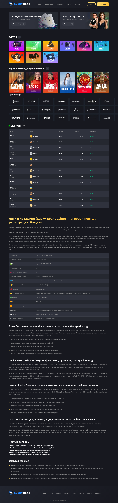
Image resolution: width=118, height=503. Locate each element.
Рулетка (51, 493)
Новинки (69, 4)
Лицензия (89, 493)
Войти (91, 4)
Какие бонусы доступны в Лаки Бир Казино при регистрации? (31, 445)
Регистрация (103, 4)
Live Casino (67, 493)
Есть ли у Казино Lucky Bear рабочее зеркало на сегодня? (30, 450)
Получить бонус (17, 23)
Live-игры (77, 4)
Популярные (59, 4)
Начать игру (67, 23)
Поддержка (97, 493)
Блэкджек (58, 493)
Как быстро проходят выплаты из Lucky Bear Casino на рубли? (32, 448)
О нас (74, 493)
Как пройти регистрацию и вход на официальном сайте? (30, 454)
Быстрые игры (49, 4)
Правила (81, 493)
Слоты (39, 4)
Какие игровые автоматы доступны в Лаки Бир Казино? (29, 452)
